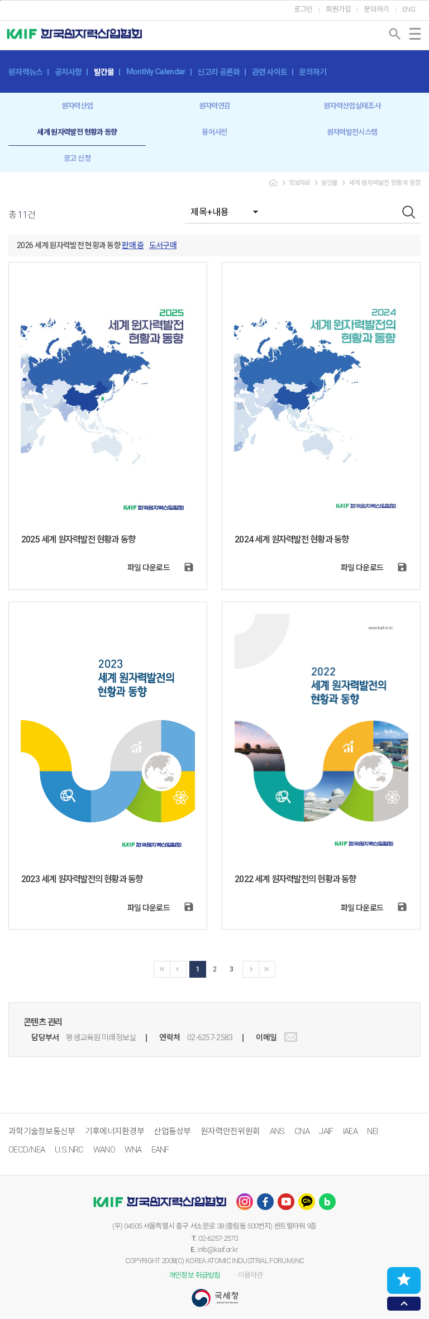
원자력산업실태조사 (351, 106)
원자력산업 (77, 106)
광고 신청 (77, 158)
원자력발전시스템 (352, 132)
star (403, 1279)
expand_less (404, 1304)
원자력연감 (215, 106)
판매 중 (133, 245)
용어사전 (214, 132)
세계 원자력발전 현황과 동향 (77, 132)
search (395, 34)
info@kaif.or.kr (217, 1249)
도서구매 (163, 245)
